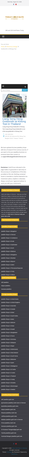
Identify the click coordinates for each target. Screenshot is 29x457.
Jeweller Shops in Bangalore (9, 231)
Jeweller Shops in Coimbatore (9, 238)
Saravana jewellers (6, 289)
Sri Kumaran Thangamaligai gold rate (11, 429)
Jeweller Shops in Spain (7, 362)
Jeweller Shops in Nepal (7, 346)
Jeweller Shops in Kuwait (8, 329)
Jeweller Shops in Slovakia (8, 382)
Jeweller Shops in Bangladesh (9, 332)
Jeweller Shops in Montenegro (9, 386)
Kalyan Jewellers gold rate (8, 409)
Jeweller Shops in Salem (7, 264)
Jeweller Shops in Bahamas (8, 359)
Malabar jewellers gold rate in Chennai (11, 419)
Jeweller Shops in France (8, 336)
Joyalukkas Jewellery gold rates (9, 406)
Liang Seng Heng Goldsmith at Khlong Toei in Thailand (14, 121)
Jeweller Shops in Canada (8, 309)
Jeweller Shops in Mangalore (9, 254)
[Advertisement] (14, 65)
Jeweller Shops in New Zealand (9, 352)
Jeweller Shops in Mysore (8, 261)
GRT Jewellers (5, 282)
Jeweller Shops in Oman (7, 326)
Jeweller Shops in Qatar (7, 319)
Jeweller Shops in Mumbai (8, 258)
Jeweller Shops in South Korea (9, 356)
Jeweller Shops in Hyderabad (9, 244)
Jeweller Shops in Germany (8, 339)
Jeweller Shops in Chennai (8, 234)
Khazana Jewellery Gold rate (9, 413)
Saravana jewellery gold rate (9, 426)
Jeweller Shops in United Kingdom (10, 302)
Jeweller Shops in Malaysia (8, 342)
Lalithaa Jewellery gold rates (9, 416)
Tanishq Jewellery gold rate (8, 433)
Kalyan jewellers (5, 285)
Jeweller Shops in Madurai (8, 251)
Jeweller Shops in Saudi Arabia (9, 316)
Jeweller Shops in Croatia (8, 372)
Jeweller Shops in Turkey (8, 379)
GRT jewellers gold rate (7, 399)
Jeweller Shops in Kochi (7, 248)
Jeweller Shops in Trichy (7, 271)
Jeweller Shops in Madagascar (9, 366)
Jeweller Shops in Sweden (8, 389)
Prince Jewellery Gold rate (8, 423)
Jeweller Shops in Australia (8, 305)
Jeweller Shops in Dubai (7, 312)
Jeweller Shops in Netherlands (9, 349)
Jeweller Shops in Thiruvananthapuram (12, 268)
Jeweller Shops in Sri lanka (8, 369)
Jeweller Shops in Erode (7, 241)
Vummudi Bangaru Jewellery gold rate (11, 436)
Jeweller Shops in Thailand (8, 376)
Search (25, 90)
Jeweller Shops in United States (9, 299)
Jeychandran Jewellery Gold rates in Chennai (13, 403)
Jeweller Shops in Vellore (8, 274)
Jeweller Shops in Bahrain (8, 322)
